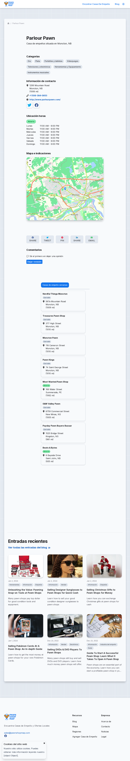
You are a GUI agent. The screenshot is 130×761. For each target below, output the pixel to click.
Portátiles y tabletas (53, 61)
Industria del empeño (108, 644)
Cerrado (46, 298)
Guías (90, 648)
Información (27, 585)
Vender (63, 585)
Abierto (31, 121)
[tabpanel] (65, 378)
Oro (29, 61)
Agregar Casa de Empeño (84, 736)
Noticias (105, 731)
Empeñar (38, 585)
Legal (103, 736)
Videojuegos (72, 61)
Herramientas (14, 585)
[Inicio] (8, 23)
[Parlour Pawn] (29, 105)
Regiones (76, 731)
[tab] (55, 285)
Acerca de (106, 721)
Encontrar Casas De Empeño (96, 4)
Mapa (75, 726)
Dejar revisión (34, 261)
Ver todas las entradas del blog (27, 547)
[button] (65, 188)
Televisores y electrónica (39, 67)
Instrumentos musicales (38, 72)
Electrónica (74, 644)
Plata (37, 61)
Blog (117, 4)
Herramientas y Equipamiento (68, 67)
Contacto (105, 726)
